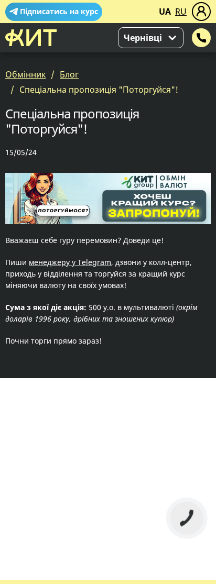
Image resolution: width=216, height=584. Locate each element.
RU (181, 11)
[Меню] (201, 11)
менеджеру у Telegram (70, 262)
